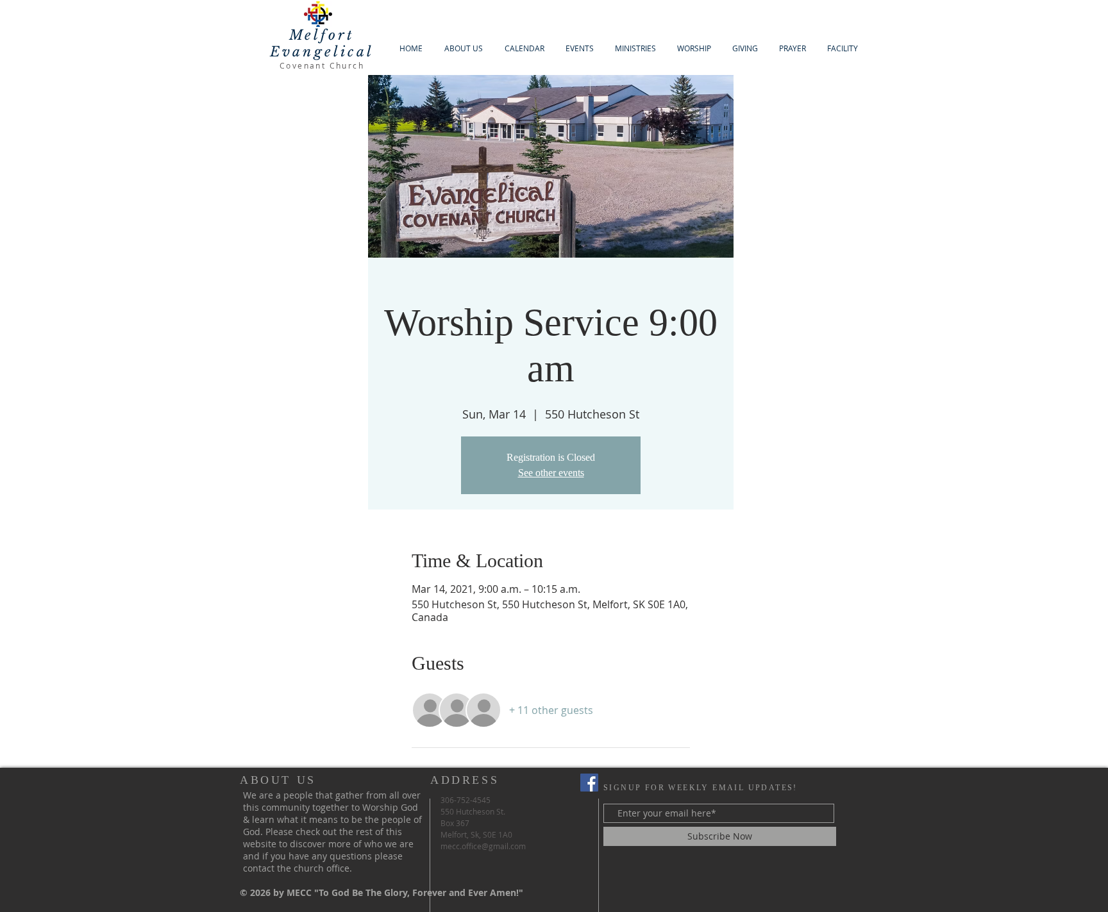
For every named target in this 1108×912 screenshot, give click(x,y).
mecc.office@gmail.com (483, 846)
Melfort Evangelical (322, 43)
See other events (551, 472)
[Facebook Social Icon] (589, 783)
